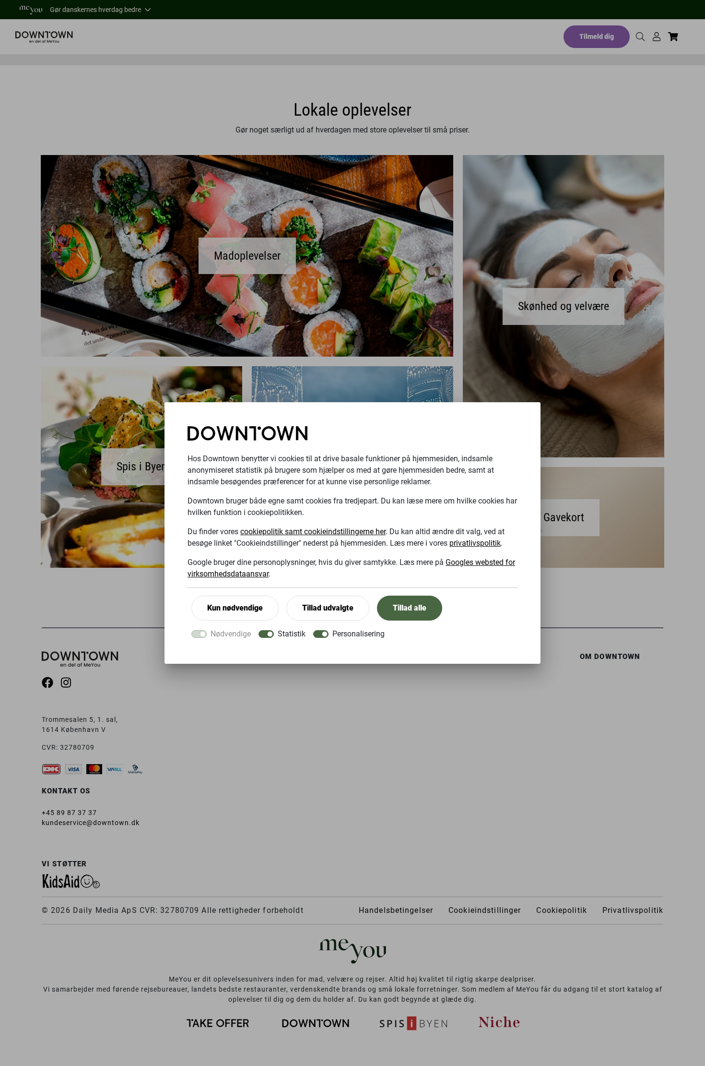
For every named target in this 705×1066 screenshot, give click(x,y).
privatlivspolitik (475, 543)
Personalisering (358, 633)
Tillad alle (409, 607)
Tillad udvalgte (327, 607)
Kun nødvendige (235, 607)
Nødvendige (231, 633)
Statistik (292, 633)
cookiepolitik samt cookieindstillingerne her (313, 531)
